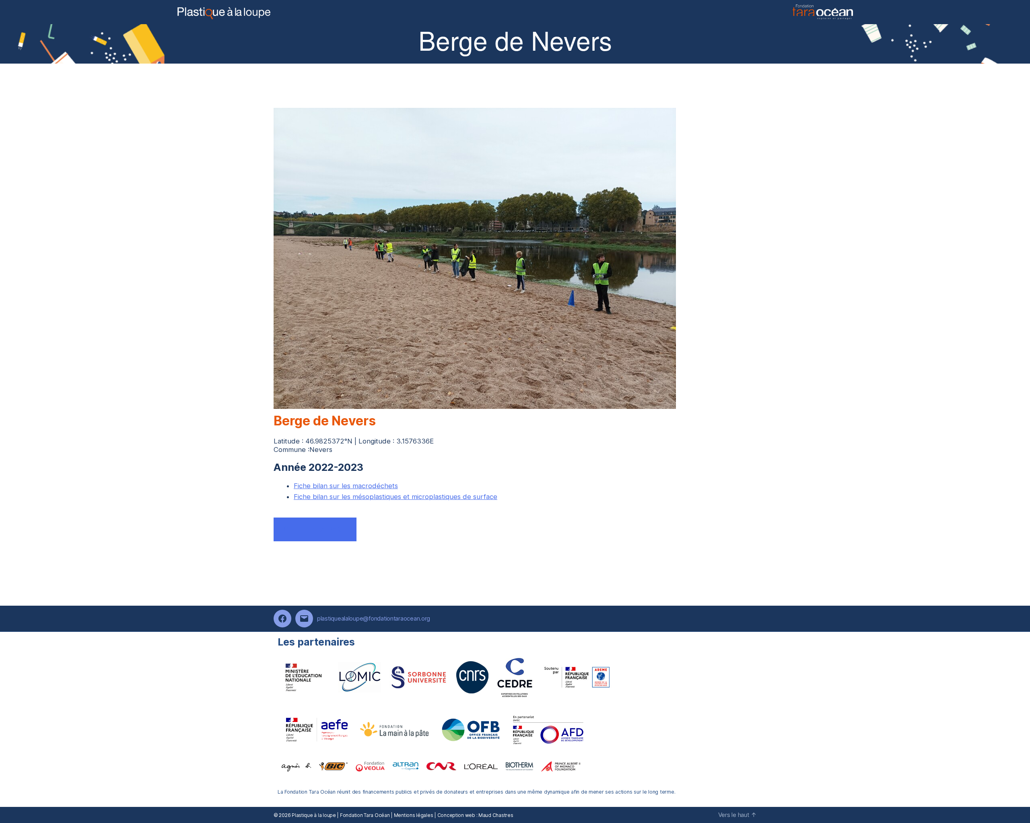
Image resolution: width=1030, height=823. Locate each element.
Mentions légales (413, 815)
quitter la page (315, 529)
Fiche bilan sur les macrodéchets (346, 486)
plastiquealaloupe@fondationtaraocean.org (373, 618)
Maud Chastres (495, 815)
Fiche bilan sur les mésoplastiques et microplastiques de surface (395, 497)
